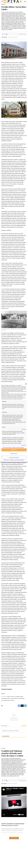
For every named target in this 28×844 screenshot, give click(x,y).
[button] (26, 384)
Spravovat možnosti (14, 457)
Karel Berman (21, 698)
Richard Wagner (10, 700)
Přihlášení (24, 725)
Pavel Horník (4, 37)
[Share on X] (22, 706)
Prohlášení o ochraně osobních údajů (17, 460)
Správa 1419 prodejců (7, 447)
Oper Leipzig (4, 700)
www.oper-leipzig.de (6, 689)
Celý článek (14, 838)
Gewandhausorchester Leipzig (7, 698)
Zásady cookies (6, 460)
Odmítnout (14, 453)
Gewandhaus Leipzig (18, 696)
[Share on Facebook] (5, 34)
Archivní (3, 4)
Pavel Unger (3, 783)
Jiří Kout (16, 698)
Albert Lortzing (10, 696)
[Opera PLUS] (13, 1)
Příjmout (14, 449)
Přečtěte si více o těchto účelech (18, 447)
